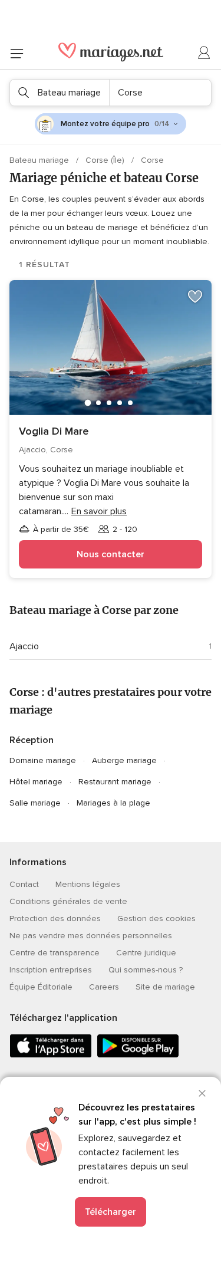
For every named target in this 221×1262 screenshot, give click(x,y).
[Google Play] (138, 1055)
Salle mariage (35, 803)
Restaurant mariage (114, 782)
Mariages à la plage (113, 803)
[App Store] (50, 1055)
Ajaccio (24, 646)
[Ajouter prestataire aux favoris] (195, 296)
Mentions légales (87, 884)
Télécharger (110, 1212)
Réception (31, 740)
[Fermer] (202, 1093)
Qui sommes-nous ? (145, 970)
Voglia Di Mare (54, 431)
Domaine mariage (42, 760)
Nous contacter (110, 554)
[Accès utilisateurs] (204, 53)
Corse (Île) (106, 160)
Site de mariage (165, 987)
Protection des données (55, 918)
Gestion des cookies (156, 918)
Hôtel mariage (35, 782)
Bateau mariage (40, 160)
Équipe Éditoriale (40, 987)
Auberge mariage (124, 760)
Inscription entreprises (50, 970)
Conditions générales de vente (68, 901)
